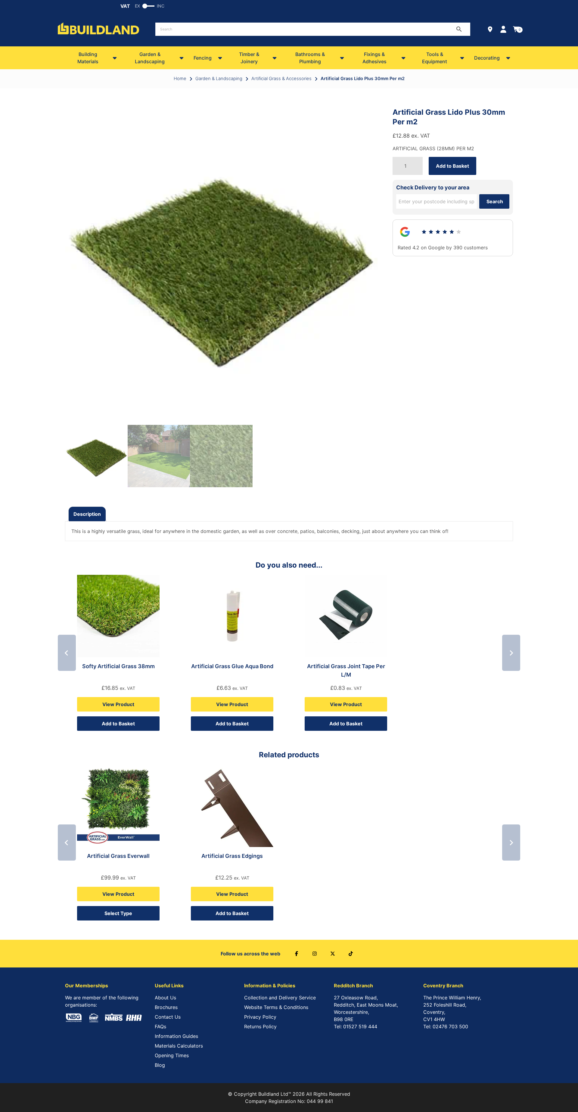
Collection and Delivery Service (280, 998)
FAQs (160, 1026)
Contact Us (168, 1017)
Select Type (118, 913)
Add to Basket (452, 166)
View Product (118, 704)
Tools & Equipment (434, 57)
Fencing (203, 58)
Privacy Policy (260, 1017)
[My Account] (503, 29)
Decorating (487, 58)
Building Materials (87, 57)
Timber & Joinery (249, 57)
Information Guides (176, 1036)
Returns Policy (260, 1026)
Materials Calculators (179, 1046)
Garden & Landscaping (150, 57)
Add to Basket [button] (118, 724)
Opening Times (172, 1055)
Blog (160, 1065)
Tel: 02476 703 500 (445, 1026)
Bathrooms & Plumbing (310, 57)
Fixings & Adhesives (374, 57)
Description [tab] (87, 514)
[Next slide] (511, 653)
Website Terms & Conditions (276, 1007)
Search (494, 201)
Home (180, 78)
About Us (165, 998)
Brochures (166, 1007)
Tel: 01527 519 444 (355, 1026)
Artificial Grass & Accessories (281, 78)
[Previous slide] (67, 653)
